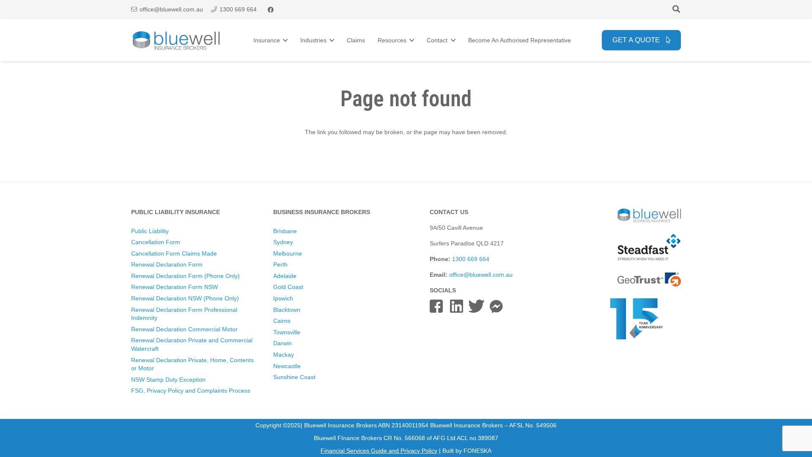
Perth (280, 264)
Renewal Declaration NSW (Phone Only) (185, 298)
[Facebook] (271, 10)
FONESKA (477, 450)
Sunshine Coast (294, 377)
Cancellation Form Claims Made (174, 253)
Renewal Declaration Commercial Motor (184, 329)
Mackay (283, 354)
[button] (676, 9)
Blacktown (286, 309)
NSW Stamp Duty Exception (168, 379)
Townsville (286, 332)
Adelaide (284, 276)
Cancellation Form (155, 242)
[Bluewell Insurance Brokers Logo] (176, 40)
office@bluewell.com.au (481, 274)
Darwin (282, 343)
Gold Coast (288, 287)
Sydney (283, 242)
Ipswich (283, 298)
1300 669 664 (470, 259)
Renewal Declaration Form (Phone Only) (185, 276)
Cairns (282, 320)
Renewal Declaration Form (167, 264)
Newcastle (287, 366)
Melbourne (287, 253)
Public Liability (150, 231)
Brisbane (285, 231)
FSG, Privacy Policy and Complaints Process (190, 390)
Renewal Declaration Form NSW (174, 287)
